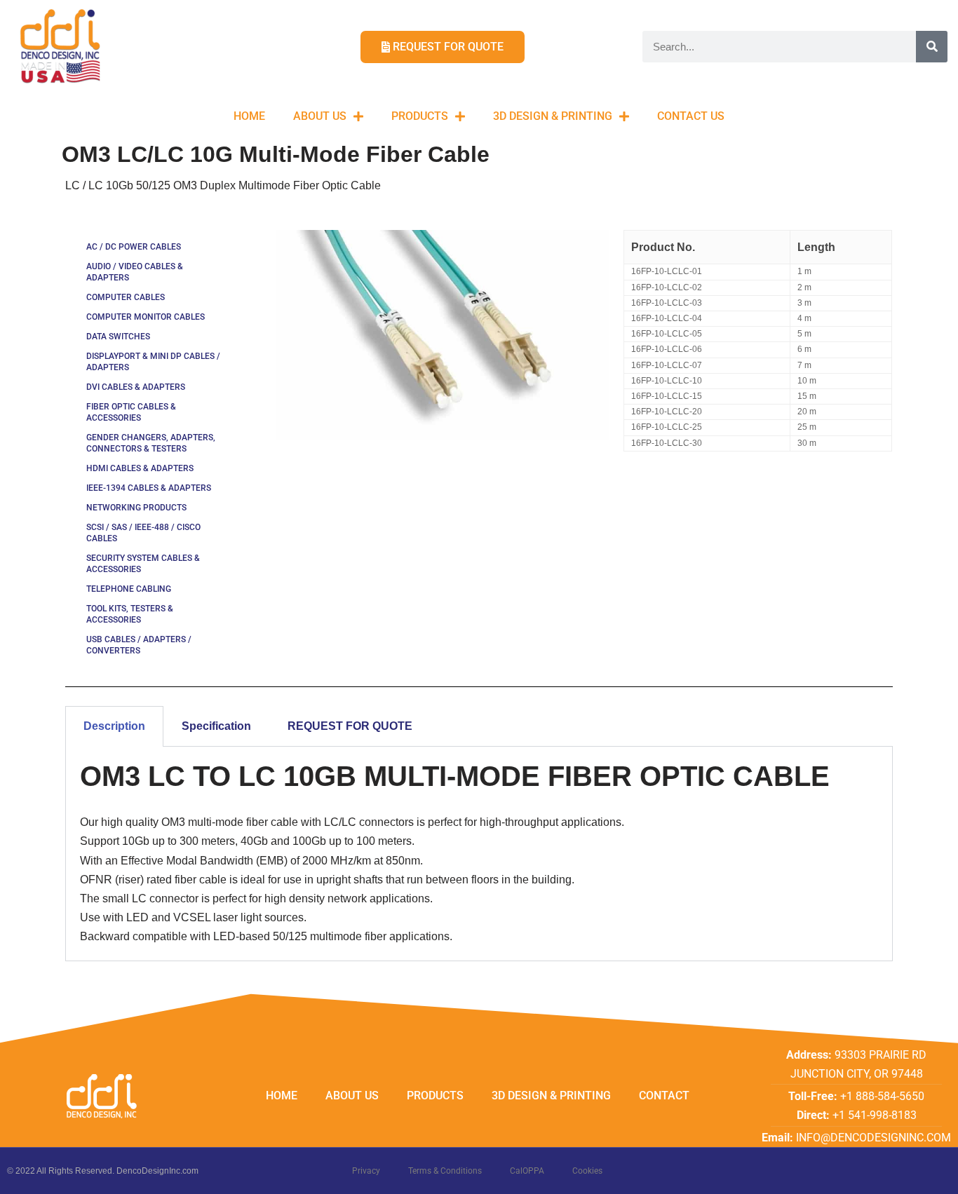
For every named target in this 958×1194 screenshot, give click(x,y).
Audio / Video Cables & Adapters (134, 272)
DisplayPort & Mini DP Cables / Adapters (153, 361)
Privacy (366, 1171)
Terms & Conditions (445, 1171)
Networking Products (136, 508)
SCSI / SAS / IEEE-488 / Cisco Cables (143, 532)
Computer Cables (125, 297)
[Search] (931, 46)
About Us (319, 116)
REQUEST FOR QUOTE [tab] (350, 726)
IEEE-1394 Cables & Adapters (148, 488)
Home (249, 116)
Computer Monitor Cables (145, 317)
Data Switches (118, 336)
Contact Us (690, 116)
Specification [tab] (216, 726)
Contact (664, 1095)
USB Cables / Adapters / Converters (138, 645)
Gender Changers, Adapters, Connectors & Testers (150, 443)
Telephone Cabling (128, 589)
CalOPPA (527, 1171)
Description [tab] (114, 726)
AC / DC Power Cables (133, 247)
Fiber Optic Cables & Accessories (131, 412)
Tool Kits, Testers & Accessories (129, 614)
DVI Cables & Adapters (135, 387)
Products (419, 116)
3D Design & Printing (552, 116)
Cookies (587, 1171)
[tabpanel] (479, 854)
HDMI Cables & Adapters (140, 468)
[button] (928, 19)
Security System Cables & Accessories (143, 563)
